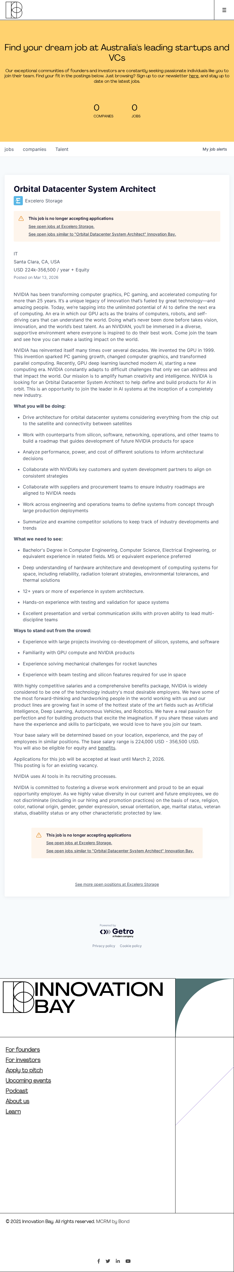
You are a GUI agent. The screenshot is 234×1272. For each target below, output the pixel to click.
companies (34, 149)
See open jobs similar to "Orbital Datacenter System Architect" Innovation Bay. (102, 234)
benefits (106, 748)
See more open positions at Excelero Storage (117, 884)
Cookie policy (131, 946)
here (194, 76)
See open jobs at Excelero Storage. (61, 226)
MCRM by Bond (113, 1222)
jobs (9, 149)
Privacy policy (103, 946)
